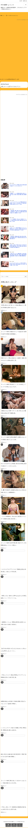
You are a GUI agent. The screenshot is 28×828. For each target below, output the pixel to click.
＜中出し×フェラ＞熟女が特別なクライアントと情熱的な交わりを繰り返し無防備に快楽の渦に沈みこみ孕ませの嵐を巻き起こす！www (18, 229)
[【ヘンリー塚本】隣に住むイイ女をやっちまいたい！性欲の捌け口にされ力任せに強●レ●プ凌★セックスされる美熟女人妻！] (13, 769)
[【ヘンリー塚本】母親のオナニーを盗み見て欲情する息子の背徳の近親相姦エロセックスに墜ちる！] (13, 320)
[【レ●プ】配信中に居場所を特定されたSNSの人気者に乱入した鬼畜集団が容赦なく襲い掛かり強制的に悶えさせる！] (13, 479)
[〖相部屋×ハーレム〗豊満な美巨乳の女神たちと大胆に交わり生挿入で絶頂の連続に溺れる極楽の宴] (13, 611)
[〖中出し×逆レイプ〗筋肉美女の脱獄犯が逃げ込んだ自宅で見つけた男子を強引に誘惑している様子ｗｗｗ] (13, 796)
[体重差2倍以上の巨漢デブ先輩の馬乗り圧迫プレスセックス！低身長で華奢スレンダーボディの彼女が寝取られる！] (13, 690)
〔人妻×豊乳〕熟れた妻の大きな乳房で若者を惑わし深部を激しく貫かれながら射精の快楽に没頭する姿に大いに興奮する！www (18, 211)
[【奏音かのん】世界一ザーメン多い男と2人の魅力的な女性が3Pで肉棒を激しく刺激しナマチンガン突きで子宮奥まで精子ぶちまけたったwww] (13, 400)
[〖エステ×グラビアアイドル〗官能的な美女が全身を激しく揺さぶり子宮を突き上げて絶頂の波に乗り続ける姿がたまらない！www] (13, 558)
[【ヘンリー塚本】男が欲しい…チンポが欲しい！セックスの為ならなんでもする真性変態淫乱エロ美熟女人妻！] (13, 373)
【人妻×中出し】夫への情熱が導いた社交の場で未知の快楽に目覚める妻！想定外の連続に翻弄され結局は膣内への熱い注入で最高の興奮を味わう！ (18, 255)
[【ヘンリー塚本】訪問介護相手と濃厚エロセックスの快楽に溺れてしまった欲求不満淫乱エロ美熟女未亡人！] (13, 426)
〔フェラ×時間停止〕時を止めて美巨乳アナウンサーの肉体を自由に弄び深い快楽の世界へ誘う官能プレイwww (18, 220)
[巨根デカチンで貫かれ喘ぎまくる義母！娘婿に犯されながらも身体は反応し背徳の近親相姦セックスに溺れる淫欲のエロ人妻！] (13, 347)
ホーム (3, 15)
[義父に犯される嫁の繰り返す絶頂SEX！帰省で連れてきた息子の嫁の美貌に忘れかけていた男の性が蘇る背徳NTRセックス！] (13, 743)
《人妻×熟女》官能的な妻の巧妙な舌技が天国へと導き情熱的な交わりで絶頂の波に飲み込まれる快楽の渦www (18, 237)
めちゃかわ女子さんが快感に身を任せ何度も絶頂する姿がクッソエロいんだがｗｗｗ (18, 185)
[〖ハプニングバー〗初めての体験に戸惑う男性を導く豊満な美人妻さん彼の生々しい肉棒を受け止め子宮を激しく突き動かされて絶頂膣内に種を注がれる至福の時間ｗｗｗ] (13, 717)
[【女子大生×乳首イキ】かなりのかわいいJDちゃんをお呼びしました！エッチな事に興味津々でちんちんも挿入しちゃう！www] (13, 637)
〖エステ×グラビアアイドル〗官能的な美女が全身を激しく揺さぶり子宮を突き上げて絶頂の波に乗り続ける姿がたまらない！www (18, 203)
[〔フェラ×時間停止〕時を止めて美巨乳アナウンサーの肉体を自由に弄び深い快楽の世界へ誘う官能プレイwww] (13, 505)
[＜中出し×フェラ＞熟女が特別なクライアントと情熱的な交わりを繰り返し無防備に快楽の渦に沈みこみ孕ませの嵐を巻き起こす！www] (13, 664)
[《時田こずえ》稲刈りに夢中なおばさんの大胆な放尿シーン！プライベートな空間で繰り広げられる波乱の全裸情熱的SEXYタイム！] (13, 585)
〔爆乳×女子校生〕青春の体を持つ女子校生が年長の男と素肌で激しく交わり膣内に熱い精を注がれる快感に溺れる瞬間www (18, 246)
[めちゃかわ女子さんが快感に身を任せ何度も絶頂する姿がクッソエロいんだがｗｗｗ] (13, 452)
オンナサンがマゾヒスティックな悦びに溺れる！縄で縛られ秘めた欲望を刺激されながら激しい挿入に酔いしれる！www (18, 264)
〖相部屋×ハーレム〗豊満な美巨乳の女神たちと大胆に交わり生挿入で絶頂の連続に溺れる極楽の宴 (18, 194)
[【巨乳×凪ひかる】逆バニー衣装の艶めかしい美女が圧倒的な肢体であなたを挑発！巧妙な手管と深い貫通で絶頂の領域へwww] (13, 294)
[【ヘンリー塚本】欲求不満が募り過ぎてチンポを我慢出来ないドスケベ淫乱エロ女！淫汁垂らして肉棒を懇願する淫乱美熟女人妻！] (13, 532)
